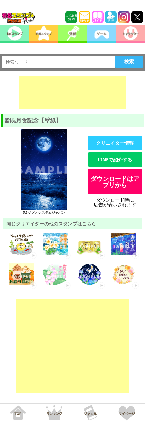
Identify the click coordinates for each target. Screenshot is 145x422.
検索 (129, 61)
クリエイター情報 (115, 143)
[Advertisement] (72, 92)
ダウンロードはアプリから (115, 181)
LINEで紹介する (115, 159)
